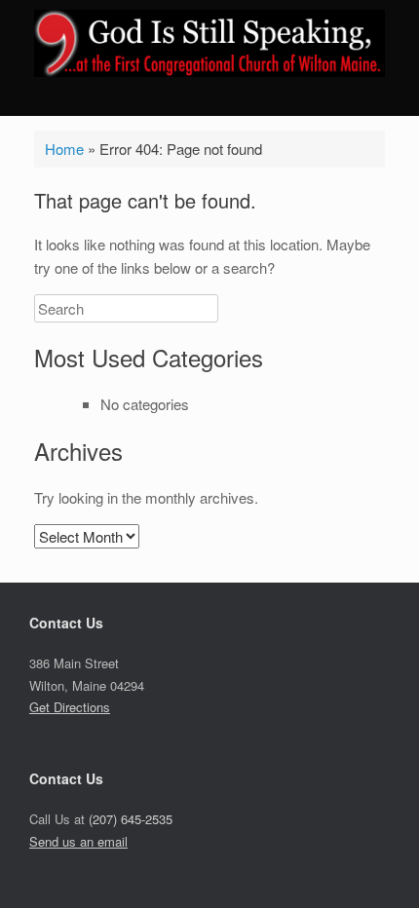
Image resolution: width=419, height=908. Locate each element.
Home (64, 148)
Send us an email (78, 841)
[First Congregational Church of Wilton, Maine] (209, 43)
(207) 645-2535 (130, 819)
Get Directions (69, 707)
